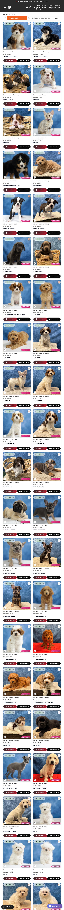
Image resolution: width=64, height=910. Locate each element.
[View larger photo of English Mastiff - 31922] (29, 497)
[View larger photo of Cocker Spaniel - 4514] (59, 411)
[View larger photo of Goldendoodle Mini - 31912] (59, 583)
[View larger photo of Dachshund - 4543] (29, 454)
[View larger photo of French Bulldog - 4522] (29, 583)
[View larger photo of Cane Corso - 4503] (59, 238)
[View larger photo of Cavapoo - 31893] (29, 325)
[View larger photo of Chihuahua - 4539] (29, 368)
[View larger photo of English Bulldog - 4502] (59, 454)
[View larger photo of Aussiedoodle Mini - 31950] (29, 23)
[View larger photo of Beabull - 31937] (59, 66)
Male (7, 54)
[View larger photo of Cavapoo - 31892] (59, 282)
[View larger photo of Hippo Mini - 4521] (59, 712)
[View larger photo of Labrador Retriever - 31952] (59, 755)
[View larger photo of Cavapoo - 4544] (59, 325)
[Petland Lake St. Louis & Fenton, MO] (9, 7)
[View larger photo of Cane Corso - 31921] (29, 238)
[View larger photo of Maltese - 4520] (59, 884)
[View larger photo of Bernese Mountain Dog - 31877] (29, 152)
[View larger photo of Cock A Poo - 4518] (59, 368)
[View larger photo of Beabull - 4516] (29, 109)
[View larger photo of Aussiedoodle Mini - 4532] (59, 23)
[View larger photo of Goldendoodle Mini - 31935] (29, 626)
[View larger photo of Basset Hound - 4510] (29, 66)
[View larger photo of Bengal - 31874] (59, 109)
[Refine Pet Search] (5, 18)
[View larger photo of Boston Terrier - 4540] (59, 195)
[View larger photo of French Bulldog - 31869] (59, 497)
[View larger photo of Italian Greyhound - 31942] (29, 755)
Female (38, 54)
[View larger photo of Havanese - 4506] (29, 712)
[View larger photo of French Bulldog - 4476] (59, 540)
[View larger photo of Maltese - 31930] (29, 841)
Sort (56, 18)
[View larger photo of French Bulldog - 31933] (29, 540)
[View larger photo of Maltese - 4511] (29, 884)
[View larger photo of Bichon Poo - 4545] (59, 152)
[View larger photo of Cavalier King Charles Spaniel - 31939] (29, 282)
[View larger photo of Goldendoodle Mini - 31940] (59, 626)
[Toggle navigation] (5, 7)
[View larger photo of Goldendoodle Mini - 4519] (29, 669)
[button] (9, 23)
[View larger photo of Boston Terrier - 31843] (29, 195)
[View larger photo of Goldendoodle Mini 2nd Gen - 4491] (59, 669)
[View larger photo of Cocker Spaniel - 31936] (29, 411)
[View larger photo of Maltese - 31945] (59, 841)
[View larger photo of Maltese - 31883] (59, 798)
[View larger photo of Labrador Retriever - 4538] (29, 798)
